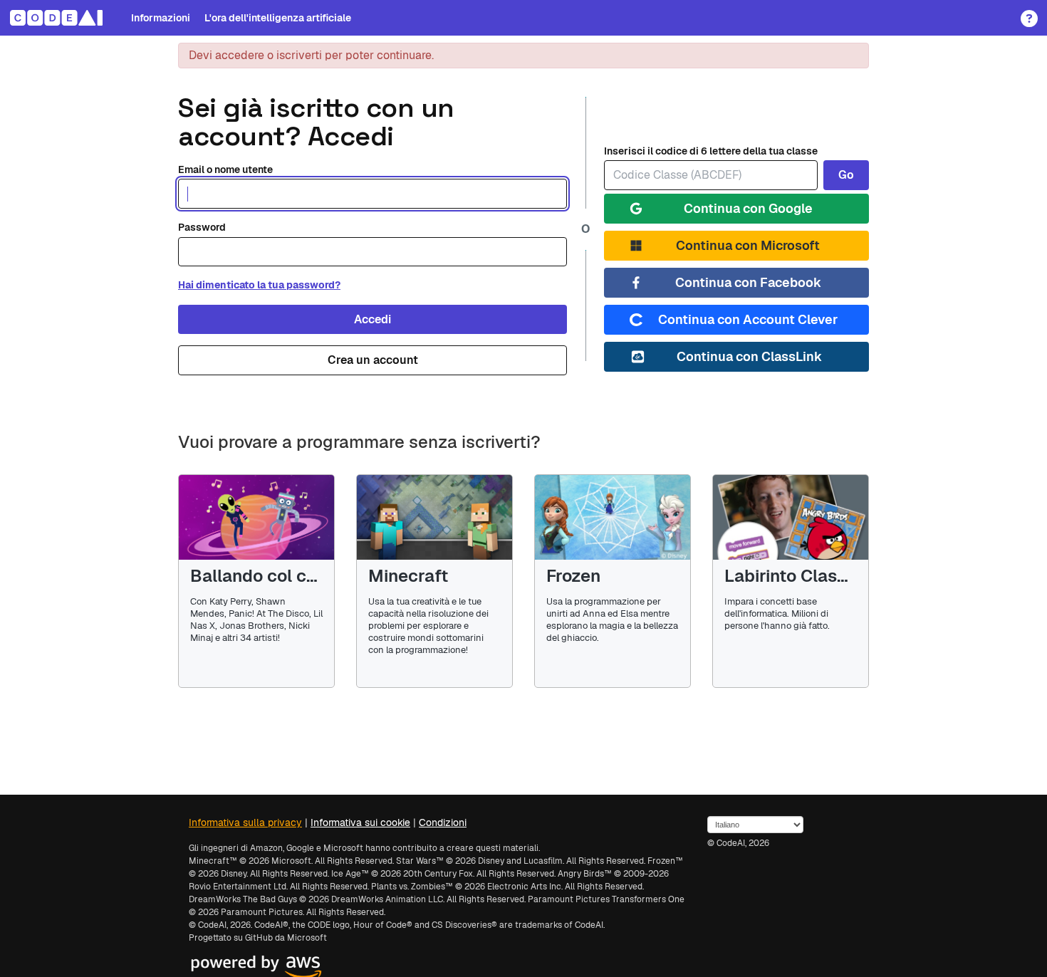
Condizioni (443, 822)
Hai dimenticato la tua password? (259, 284)
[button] (1025, 13)
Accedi (372, 319)
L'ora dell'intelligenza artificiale (277, 17)
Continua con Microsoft (748, 245)
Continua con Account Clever (748, 319)
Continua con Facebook (748, 282)
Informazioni (160, 17)
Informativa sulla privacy (245, 822)
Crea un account (373, 359)
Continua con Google (748, 208)
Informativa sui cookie (360, 822)
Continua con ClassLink (749, 356)
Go (846, 174)
